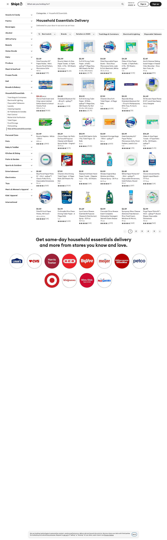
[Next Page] (160, 231)
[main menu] (7, 4)
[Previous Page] (125, 231)
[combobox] (72, 4)
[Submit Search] (122, 4)
